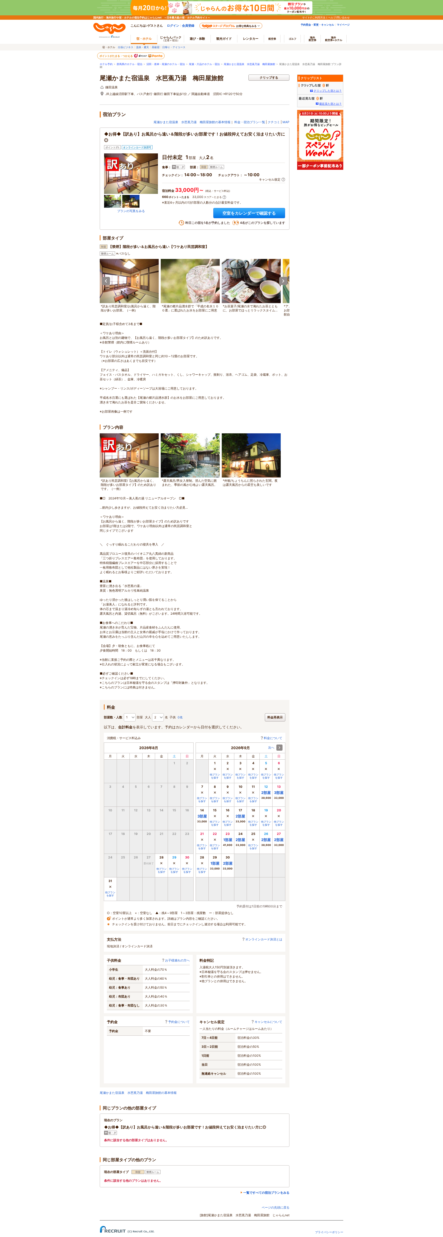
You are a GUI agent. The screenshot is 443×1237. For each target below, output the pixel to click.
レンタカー (250, 38)
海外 (312, 38)
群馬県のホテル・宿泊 (129, 64)
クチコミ (274, 122)
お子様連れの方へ (177, 960)
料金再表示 (275, 717)
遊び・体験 (197, 38)
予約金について (179, 1022)
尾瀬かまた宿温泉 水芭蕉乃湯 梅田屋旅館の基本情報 (192, 122)
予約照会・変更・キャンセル (317, 24)
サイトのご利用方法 (313, 17)
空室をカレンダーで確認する (249, 213)
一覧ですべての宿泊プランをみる (266, 1192)
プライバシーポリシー (329, 1232)
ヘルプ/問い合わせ (339, 17)
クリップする (269, 77)
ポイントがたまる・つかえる (116, 55)
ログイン (173, 25)
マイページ (343, 24)
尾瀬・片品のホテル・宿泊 (204, 64)
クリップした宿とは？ (328, 90)
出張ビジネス (125, 47)
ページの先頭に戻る (275, 1207)
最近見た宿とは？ (330, 103)
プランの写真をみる (131, 211)
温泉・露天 (142, 47)
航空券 (272, 38)
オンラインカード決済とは (263, 939)
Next (283, 281)
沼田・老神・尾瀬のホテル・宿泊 (165, 64)
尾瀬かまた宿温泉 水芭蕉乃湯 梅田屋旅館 (249, 64)
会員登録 (188, 25)
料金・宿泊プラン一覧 (249, 122)
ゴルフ (292, 38)
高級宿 (155, 47)
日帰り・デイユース (173, 47)
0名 (180, 717)
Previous (106, 281)
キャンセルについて (268, 1022)
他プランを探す (161, 870)
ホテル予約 (106, 64)
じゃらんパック (171, 38)
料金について (273, 738)
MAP (286, 122)
